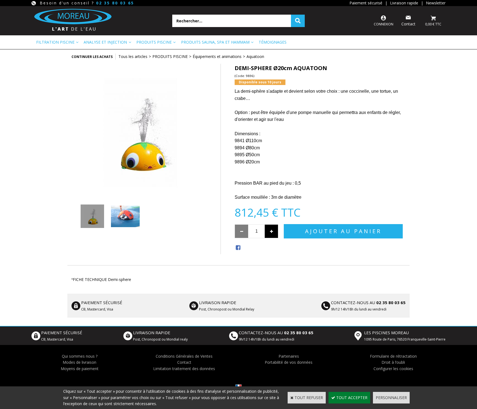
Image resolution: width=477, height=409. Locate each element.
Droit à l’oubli (393, 362)
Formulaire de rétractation (393, 356)
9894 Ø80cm (247, 147)
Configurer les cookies (393, 368)
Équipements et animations (217, 56)
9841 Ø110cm (248, 140)
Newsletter (436, 3)
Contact (184, 362)
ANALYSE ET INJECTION (105, 42)
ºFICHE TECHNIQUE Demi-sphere (101, 279)
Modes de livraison (79, 362)
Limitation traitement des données (184, 368)
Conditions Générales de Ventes (184, 356)
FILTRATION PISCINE (55, 42)
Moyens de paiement (80, 368)
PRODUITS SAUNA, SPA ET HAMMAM (215, 42)
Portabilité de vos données (288, 362)
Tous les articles (132, 56)
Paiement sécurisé (365, 3)
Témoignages (273, 42)
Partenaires (289, 356)
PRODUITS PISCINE (154, 42)
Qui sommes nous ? (79, 356)
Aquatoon (255, 56)
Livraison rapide (404, 3)
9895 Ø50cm (247, 154)
